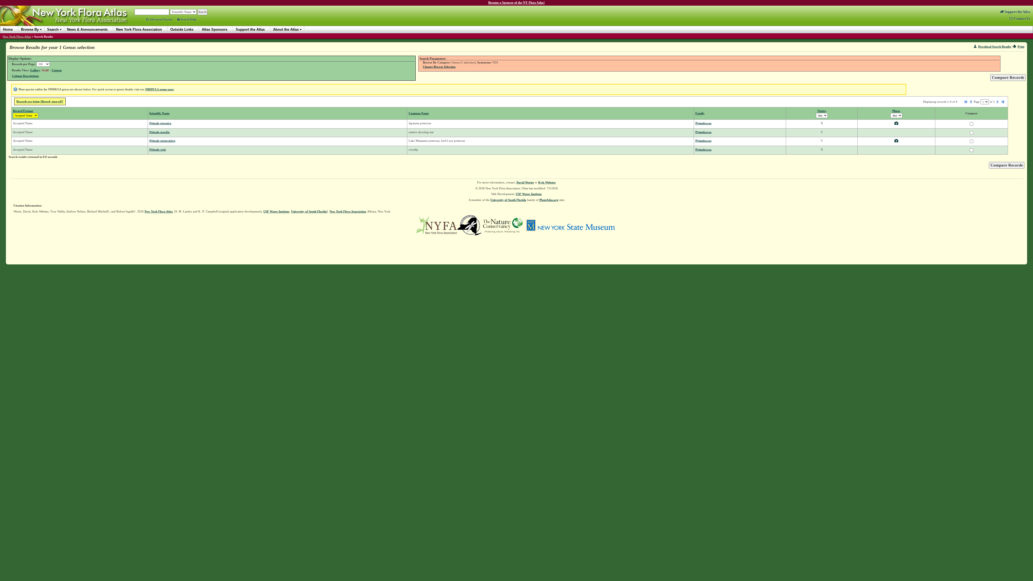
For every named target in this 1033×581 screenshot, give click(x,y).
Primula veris (157, 149)
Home (8, 29)
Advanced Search (160, 19)
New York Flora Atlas (17, 36)
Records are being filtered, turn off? (39, 101)
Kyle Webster (547, 182)
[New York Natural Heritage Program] (470, 224)
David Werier (525, 182)
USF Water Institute (529, 194)
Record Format (23, 110)
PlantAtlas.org (548, 199)
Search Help (188, 19)
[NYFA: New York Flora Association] (436, 224)
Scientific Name (159, 113)
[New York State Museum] (570, 224)
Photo (896, 110)
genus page (159, 89)
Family (700, 113)
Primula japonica (160, 123)
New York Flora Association (71, 20)
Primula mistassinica (162, 140)
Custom (57, 70)
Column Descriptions (25, 75)
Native (822, 110)
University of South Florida (508, 199)
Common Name (419, 113)
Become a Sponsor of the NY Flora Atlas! (516, 3)
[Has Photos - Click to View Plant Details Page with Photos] (896, 123)
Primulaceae (703, 123)
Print (1021, 46)
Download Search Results (994, 46)
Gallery (35, 70)
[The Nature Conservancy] (503, 224)
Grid (45, 70)
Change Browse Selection (439, 66)
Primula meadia (159, 132)
